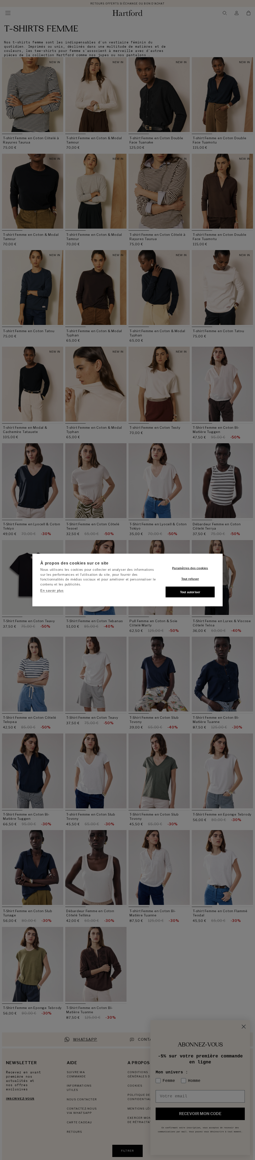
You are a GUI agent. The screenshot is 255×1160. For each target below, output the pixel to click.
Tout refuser (190, 578)
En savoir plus (52, 590)
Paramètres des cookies (190, 568)
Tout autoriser (190, 592)
